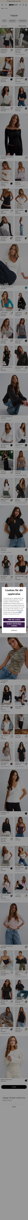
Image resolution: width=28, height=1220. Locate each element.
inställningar (14, 630)
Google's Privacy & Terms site (11, 614)
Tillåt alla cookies (14, 619)
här (20, 612)
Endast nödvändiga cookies (14, 625)
